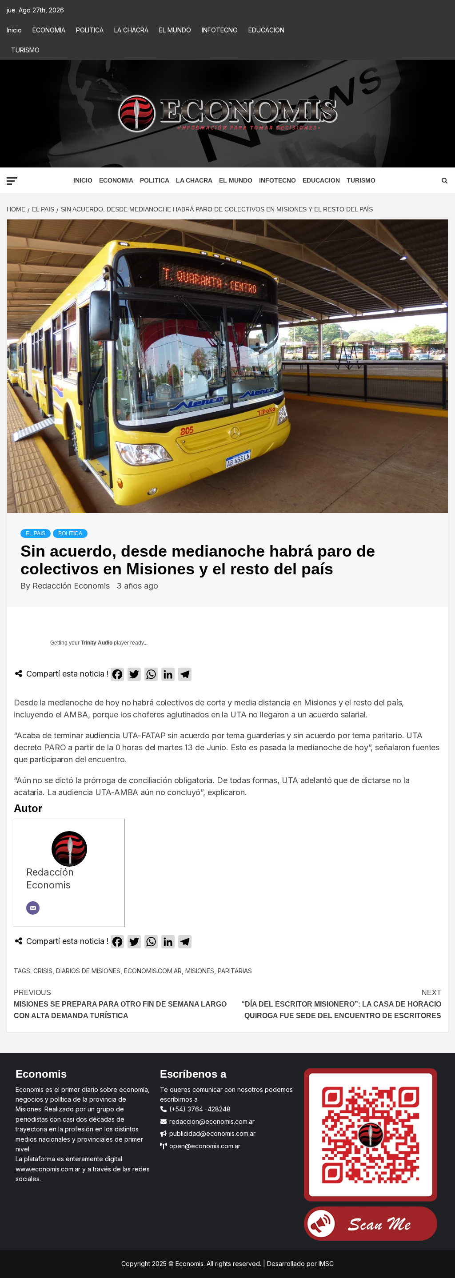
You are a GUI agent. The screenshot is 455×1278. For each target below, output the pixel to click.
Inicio (14, 30)
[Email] (33, 908)
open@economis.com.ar (204, 1146)
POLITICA (90, 30)
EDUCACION (266, 30)
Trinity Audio (96, 643)
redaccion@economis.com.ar (211, 1121)
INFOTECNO (220, 30)
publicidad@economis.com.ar (211, 1133)
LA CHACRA (131, 30)
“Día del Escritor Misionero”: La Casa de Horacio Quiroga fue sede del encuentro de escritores (340, 1004)
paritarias (235, 971)
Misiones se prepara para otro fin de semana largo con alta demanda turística (120, 1004)
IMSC (325, 1263)
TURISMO (25, 50)
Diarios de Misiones (88, 971)
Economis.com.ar (153, 971)
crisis (42, 971)
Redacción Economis (72, 585)
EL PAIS (35, 533)
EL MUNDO (175, 30)
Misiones (199, 971)
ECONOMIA (48, 30)
